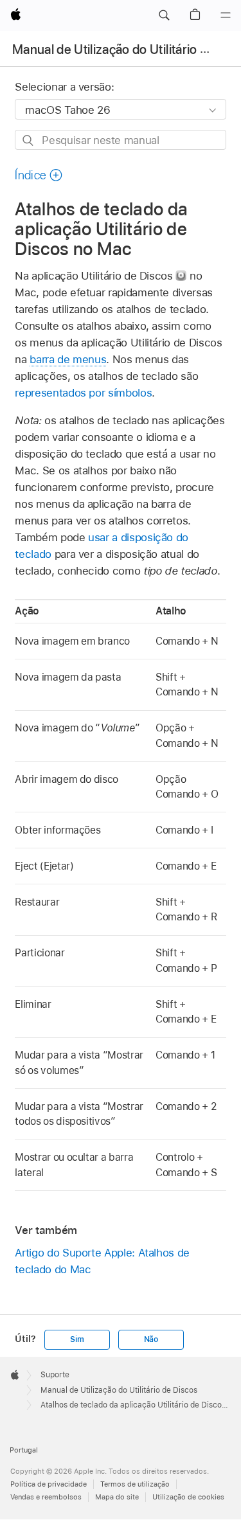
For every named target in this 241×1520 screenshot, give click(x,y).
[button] (163, 15)
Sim (77, 1339)
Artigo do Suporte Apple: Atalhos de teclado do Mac (102, 1261)
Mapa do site (117, 1496)
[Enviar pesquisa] (28, 140)
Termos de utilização (135, 1484)
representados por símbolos (83, 392)
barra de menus (68, 359)
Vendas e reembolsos (46, 1496)
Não (151, 1339)
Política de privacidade (48, 1484)
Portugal (24, 1449)
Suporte (54, 1374)
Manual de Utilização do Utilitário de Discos (118, 1390)
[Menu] (225, 15)
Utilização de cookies (188, 1496)
